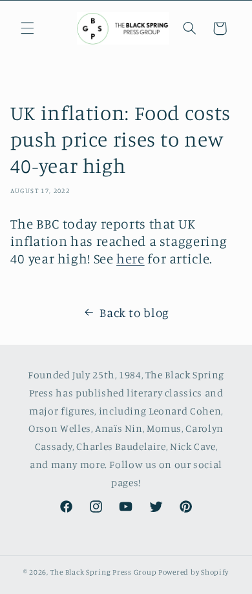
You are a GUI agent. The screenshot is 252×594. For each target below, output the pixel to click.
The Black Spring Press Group (103, 572)
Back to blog (134, 312)
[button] (27, 28)
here (130, 258)
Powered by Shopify (193, 572)
